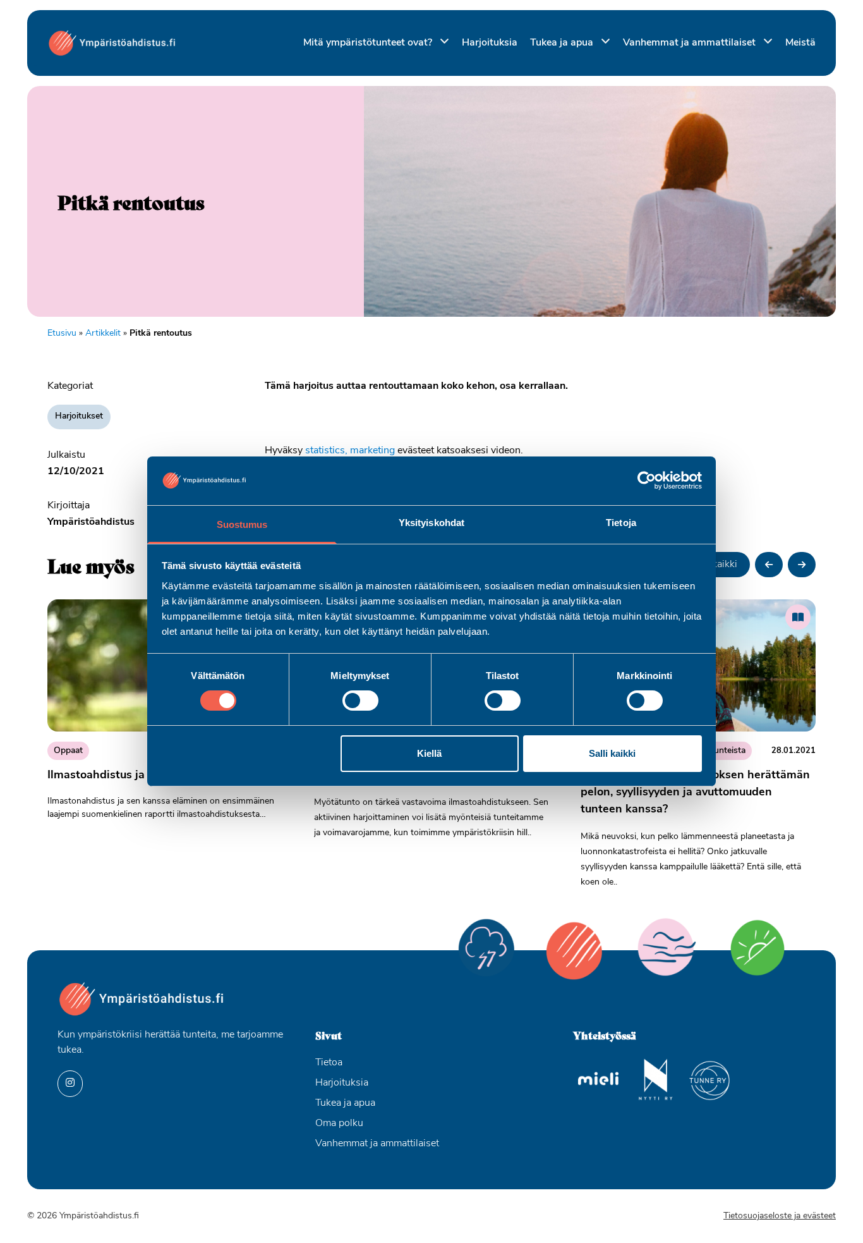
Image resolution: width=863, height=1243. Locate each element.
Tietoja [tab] (621, 522)
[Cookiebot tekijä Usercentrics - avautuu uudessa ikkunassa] (646, 480)
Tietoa (328, 1063)
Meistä (800, 43)
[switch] (360, 700)
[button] (769, 564)
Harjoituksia (489, 43)
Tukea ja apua (563, 43)
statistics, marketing (350, 451)
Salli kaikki (612, 753)
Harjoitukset (79, 416)
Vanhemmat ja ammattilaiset (690, 43)
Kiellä (429, 753)
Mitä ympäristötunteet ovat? (369, 43)
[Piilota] (442, 42)
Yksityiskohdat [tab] (431, 522)
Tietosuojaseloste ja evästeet (779, 1216)
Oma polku (339, 1123)
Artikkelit (103, 333)
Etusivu (61, 333)
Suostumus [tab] (242, 524)
